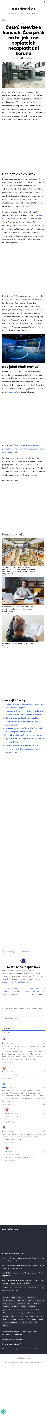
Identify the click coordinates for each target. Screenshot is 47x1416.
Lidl (37, 1310)
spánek (21, 1319)
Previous (5, 593)
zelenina (23, 1322)
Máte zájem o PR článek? (11, 1344)
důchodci (37, 1304)
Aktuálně (23, 24)
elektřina (15, 1307)
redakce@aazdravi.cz (16, 1339)
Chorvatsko (30, 1300)
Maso (5, 1313)
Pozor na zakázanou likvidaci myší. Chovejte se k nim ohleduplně (35, 991)
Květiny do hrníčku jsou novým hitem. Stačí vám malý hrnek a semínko (11, 991)
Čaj (36, 1322)
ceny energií (31, 1297)
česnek (5, 1325)
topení (34, 1319)
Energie (23, 1307)
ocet (27, 1313)
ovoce (39, 1313)
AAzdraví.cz (24, 9)
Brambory (21, 1297)
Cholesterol (20, 1300)
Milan (16, 1116)
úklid (30, 1322)
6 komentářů (9, 953)
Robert (17, 1155)
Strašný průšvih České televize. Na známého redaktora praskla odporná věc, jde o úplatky (24, 721)
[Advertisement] (23, 146)
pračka (39, 1316)
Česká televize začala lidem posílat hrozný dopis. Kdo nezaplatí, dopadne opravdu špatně (23, 449)
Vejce (41, 1319)
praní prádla (30, 1316)
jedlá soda (7, 1310)
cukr (4, 1304)
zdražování (13, 1322)
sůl (28, 1319)
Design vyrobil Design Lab (34, 1362)
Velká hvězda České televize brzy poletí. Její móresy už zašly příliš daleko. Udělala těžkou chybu (24, 738)
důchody (6, 1307)
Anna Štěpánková (30, 58)
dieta (29, 1304)
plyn (12, 1316)
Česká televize (27, 951)
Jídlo (14, 1310)
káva (31, 1310)
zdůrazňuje (15, 392)
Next (41, 593)
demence (21, 1304)
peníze (5, 1316)
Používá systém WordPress (13, 1362)
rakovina (13, 1319)
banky (13, 1297)
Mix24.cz (37, 1349)
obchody (20, 1313)
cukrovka (12, 1304)
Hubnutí (32, 1307)
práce (5, 1319)
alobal (5, 1297)
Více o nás (18, 1334)
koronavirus (23, 1310)
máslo (12, 1313)
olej (33, 1313)
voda (5, 1322)
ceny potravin (8, 1300)
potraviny (20, 1316)
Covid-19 (40, 1300)
